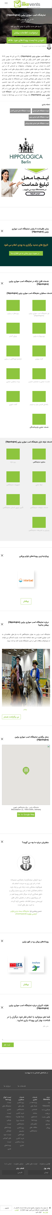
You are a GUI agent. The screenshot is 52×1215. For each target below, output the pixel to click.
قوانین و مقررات (44, 1164)
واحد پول (47, 1168)
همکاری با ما (46, 1109)
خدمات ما (22, 1086)
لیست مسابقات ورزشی (8, 1116)
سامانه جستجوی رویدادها (34, 1116)
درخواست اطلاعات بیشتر (26, 32)
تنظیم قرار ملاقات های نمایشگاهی (33, 1127)
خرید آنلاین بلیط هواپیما (20, 1115)
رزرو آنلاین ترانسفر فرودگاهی (20, 1131)
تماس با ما (8, 1164)
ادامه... (6, 1208)
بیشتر (26, 601)
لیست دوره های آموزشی (7, 1136)
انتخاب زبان (20, 1168)
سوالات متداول (47, 1122)
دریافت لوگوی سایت (46, 1115)
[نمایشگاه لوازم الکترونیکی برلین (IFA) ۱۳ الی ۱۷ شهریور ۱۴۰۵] (16, 964)
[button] (26, 771)
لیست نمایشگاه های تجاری (41, 111)
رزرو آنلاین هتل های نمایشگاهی (20, 1106)
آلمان (23, 21)
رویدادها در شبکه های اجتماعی (33, 1106)
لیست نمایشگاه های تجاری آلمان (20, 111)
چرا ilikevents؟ (46, 1104)
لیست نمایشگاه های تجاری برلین (39, 117)
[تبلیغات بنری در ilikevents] (26, 182)
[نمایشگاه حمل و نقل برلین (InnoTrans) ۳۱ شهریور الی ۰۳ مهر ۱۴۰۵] (36, 964)
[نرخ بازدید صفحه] (31, 129)
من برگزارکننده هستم (11, 716)
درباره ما (7, 1086)
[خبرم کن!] (27, 129)
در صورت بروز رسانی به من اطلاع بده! (25, 253)
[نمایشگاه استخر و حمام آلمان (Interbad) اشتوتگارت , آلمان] (26, 578)
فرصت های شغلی (31, 1164)
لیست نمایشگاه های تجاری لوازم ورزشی (37, 123)
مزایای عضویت (18, 1164)
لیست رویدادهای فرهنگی (7, 1127)
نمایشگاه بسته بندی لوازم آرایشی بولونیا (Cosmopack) (24, 912)
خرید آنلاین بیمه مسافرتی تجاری (19, 1142)
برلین (27, 21)
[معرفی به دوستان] (17, 129)
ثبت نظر (7, 1044)
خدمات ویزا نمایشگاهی (20, 1122)
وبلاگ (48, 1128)
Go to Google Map (26, 814)
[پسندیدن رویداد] (22, 129)
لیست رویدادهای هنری (7, 1145)
